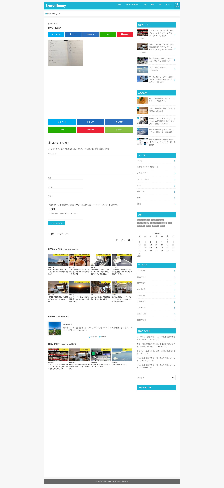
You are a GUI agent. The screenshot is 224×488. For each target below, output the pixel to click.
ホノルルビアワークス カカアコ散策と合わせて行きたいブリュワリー (161, 79)
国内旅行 (164, 223)
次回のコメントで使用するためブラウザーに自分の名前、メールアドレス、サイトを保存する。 (85, 205)
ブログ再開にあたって (158, 69)
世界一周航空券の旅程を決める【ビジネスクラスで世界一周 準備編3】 (162, 142)
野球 (160, 4)
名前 (49, 178)
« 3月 (139, 256)
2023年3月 (141, 271)
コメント (52, 154)
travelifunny (56, 5)
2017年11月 (141, 320)
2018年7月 (141, 289)
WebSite (94, 337)
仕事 (145, 4)
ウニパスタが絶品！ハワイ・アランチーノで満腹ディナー (162, 100)
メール (50, 187)
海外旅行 (155, 226)
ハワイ (139, 161)
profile (119, 4)
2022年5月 (141, 277)
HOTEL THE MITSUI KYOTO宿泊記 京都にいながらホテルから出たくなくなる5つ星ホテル (156, 48)
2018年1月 (141, 308)
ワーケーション (143, 179)
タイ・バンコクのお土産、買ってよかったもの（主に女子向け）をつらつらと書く (156, 34)
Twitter (103, 337)
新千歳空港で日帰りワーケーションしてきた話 (161, 59)
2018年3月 (141, 295)
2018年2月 (141, 302)
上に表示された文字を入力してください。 (63, 213)
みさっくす (68, 324)
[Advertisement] (90, 95)
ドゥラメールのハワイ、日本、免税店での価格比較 (162, 110)
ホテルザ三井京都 (143, 223)
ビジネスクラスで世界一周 (147, 167)
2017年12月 (141, 314)
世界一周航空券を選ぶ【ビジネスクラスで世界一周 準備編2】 (162, 131)
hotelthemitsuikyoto (143, 220)
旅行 (152, 4)
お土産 (154, 220)
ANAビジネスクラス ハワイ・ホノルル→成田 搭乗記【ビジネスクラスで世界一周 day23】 (162, 121)
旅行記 (148, 226)
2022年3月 (141, 283)
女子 (170, 223)
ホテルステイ (142, 173)
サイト (50, 196)
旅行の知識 (140, 226)
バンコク (160, 220)
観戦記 (162, 226)
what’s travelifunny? (132, 4)
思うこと (169, 4)
